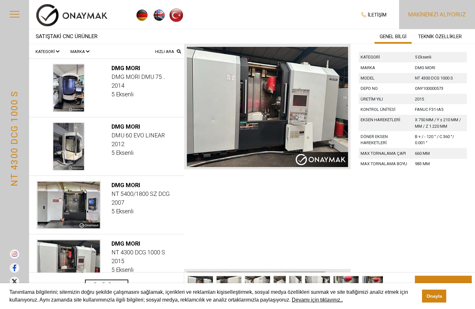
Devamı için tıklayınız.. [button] (317, 300)
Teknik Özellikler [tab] (440, 36)
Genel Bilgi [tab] (393, 36)
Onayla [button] (434, 296)
